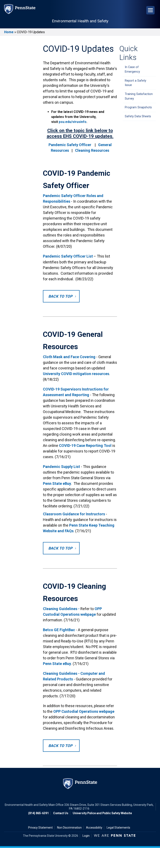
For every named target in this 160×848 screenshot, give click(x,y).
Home (9, 32)
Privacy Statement (40, 827)
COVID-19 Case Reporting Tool (85, 445)
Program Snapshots (138, 107)
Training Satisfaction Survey (139, 96)
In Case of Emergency (132, 69)
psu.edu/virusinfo (72, 122)
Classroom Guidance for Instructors (74, 514)
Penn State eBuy (57, 483)
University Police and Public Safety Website (102, 813)
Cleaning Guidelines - (61, 609)
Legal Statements (118, 827)
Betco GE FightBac (59, 630)
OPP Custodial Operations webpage (83, 711)
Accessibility (94, 827)
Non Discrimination (69, 827)
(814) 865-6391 (38, 813)
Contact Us (60, 813)
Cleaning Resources (92, 150)
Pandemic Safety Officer (70, 145)
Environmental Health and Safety (80, 21)
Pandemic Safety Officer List (68, 256)
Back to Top (60, 296)
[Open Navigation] (150, 10)
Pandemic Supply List (62, 466)
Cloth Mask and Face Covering (69, 357)
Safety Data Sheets (138, 116)
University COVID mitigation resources (76, 374)
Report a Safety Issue (135, 83)
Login (86, 835)
